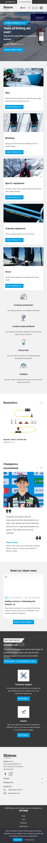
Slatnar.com (10, 2)
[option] (23, 36)
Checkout (23, 823)
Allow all (18, 840)
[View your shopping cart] (33, 7)
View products (13, 107)
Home (23, 816)
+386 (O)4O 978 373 (15, 790)
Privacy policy (30, 840)
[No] (45, 830)
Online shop (26, 2)
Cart (23, 819)
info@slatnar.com (14, 793)
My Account (24, 826)
